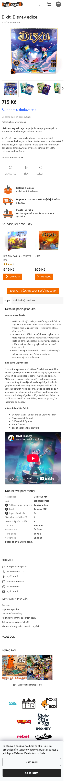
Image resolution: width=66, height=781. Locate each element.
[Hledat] (40, 4)
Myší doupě (12, 576)
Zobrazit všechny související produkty (33, 290)
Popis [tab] (7, 300)
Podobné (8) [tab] (19, 300)
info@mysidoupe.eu (17, 566)
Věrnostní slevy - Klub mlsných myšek (20, 626)
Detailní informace (11, 157)
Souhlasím (31, 773)
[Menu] (58, 4)
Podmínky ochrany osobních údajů (19, 618)
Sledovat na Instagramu (30, 685)
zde (43, 753)
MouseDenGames (16, 581)
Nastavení (32, 762)
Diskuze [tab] (31, 300)
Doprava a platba (10, 609)
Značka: (11, 22)
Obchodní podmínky (12, 613)
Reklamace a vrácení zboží (15, 622)
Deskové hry (40, 497)
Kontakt (6, 605)
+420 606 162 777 (15, 571)
